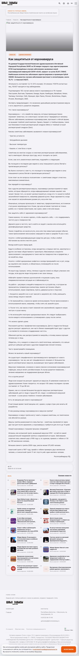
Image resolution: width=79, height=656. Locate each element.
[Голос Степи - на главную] (9, 3)
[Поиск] (59, 3)
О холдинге (9, 629)
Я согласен (68, 649)
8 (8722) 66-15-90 (47, 617)
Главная (8, 20)
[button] (76, 3)
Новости (15, 20)
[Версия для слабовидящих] (68, 3)
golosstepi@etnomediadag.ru (50, 621)
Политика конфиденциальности (36, 629)
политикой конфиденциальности (45, 649)
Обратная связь (19, 629)
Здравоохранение (25, 54)
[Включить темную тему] (64, 3)
